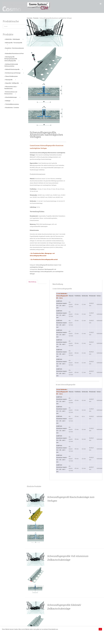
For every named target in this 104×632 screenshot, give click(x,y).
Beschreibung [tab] (32, 282)
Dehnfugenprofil (49, 269)
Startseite (29, 18)
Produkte (35, 18)
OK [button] (100, 629)
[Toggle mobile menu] (101, 4)
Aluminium (41, 269)
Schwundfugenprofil (46, 271)
